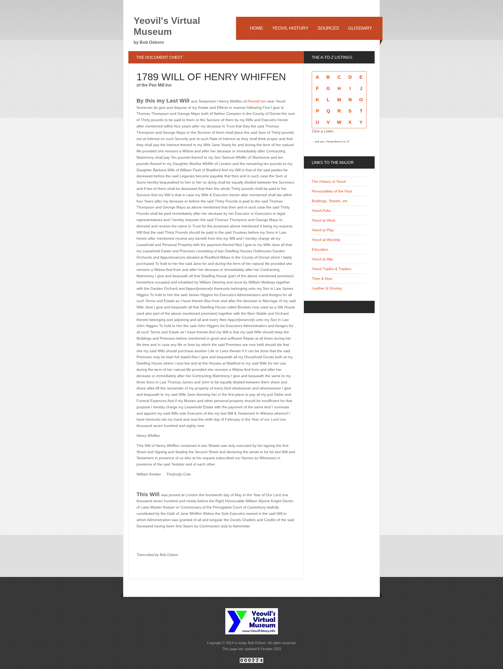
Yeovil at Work (323, 220)
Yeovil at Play (323, 230)
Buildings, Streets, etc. (330, 201)
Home (256, 28)
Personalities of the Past (332, 191)
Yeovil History (290, 28)
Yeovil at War (322, 259)
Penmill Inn (257, 101)
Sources (328, 28)
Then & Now (322, 278)
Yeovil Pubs (321, 210)
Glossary (360, 28)
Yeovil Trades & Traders (331, 269)
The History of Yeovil (329, 181)
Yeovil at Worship (326, 240)
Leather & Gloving (327, 288)
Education (320, 249)
